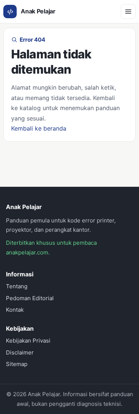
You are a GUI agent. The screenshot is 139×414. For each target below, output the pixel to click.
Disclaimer (20, 352)
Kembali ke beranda (38, 128)
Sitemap (16, 364)
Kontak (15, 309)
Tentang (16, 286)
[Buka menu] (128, 11)
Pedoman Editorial (30, 298)
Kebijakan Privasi (28, 340)
